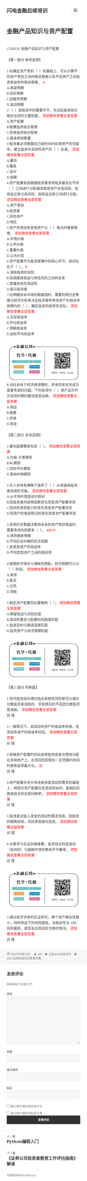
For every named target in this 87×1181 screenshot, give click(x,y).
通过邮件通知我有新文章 (26, 1113)
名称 (10, 1052)
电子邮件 (12, 1070)
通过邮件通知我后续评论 (26, 1106)
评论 (10, 994)
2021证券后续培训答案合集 (24, 958)
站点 (10, 1088)
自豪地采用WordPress (21, 1175)
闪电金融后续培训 (27, 10)
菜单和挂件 (75, 10)
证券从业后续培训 (60, 954)
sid (40, 954)
